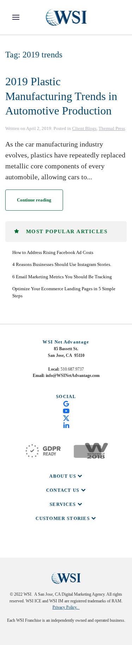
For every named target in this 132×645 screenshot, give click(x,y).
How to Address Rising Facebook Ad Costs (52, 252)
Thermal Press (112, 128)
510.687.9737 (72, 369)
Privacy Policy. (66, 607)
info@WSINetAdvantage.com (73, 375)
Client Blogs (84, 128)
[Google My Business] (66, 403)
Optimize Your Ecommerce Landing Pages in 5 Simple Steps (63, 292)
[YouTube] (66, 410)
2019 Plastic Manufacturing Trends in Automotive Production (61, 96)
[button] (15, 17)
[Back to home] (66, 17)
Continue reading (34, 200)
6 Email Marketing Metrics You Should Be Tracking (62, 276)
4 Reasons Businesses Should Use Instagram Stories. (61, 264)
